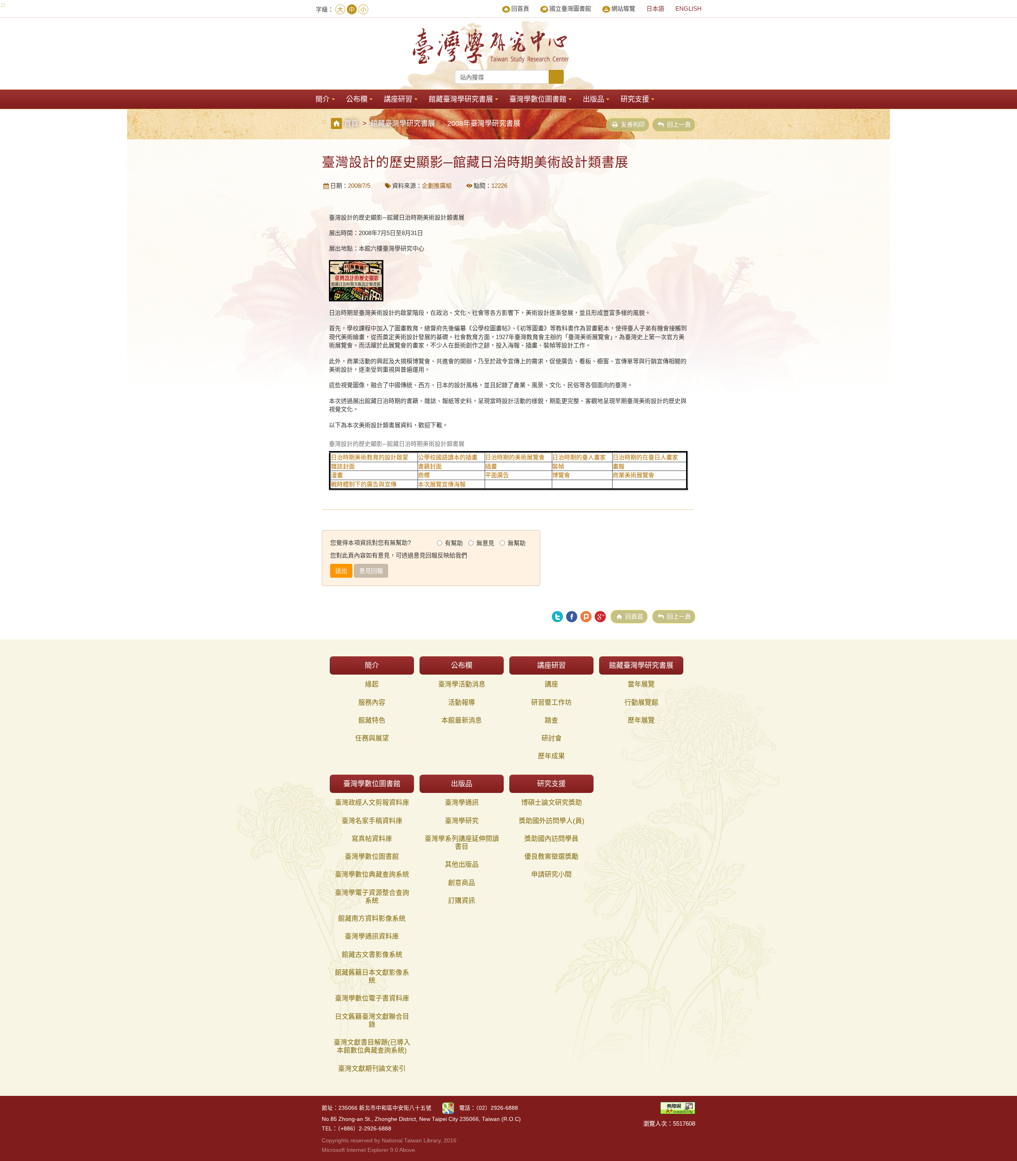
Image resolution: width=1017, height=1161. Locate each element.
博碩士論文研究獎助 (551, 802)
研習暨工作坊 (551, 702)
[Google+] (600, 616)
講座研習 (398, 99)
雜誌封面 (343, 466)
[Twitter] (557, 616)
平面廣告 (497, 475)
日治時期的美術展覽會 (515, 457)
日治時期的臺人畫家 (579, 457)
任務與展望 (372, 738)
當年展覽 (641, 684)
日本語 (655, 8)
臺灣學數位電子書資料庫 (372, 998)
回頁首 (634, 616)
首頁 (351, 123)
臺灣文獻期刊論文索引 (372, 1068)
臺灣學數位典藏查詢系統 (372, 874)
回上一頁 (679, 124)
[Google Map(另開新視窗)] (448, 1108)
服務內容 (371, 702)
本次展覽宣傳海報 (442, 484)
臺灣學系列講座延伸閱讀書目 (462, 842)
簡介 (322, 99)
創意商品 (461, 883)
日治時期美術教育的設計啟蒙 (369, 457)
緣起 (372, 684)
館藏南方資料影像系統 (372, 918)
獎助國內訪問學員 (551, 839)
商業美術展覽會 (633, 475)
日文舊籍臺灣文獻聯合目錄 (372, 1020)
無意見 (485, 543)
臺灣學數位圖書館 (538, 99)
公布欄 (356, 99)
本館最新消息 (461, 720)
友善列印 (633, 124)
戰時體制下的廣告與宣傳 (363, 484)
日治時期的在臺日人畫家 (645, 457)
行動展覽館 (641, 702)
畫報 (619, 466)
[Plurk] (586, 616)
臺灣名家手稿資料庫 (372, 821)
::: (2, 4)
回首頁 (520, 8)
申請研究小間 (551, 874)
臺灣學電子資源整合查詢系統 (372, 896)
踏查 (551, 720)
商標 (424, 475)
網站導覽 (623, 8)
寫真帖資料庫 (372, 839)
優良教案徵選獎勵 (551, 856)
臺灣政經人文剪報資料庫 (372, 802)
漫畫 (337, 475)
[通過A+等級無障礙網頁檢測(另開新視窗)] (677, 1107)
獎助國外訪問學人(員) (551, 821)
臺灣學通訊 (462, 802)
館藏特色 (371, 720)
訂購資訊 (461, 900)
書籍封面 (430, 466)
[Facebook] (571, 616)
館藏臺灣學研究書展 (461, 99)
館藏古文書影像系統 (372, 954)
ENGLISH (688, 8)
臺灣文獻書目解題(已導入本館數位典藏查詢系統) (372, 1046)
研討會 (551, 738)
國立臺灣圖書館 (570, 8)
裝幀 (558, 466)
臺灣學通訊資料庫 (372, 936)
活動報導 (461, 702)
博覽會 (561, 475)
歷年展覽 (641, 720)
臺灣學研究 (462, 821)
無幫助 (517, 543)
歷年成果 (551, 756)
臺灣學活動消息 (461, 684)
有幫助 (454, 543)
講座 (551, 684)
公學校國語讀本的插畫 (448, 457)
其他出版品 (462, 864)
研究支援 (635, 99)
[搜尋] (556, 77)
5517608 (684, 1123)
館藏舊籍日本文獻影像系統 (372, 976)
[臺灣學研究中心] (491, 46)
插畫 (491, 466)
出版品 (593, 99)
